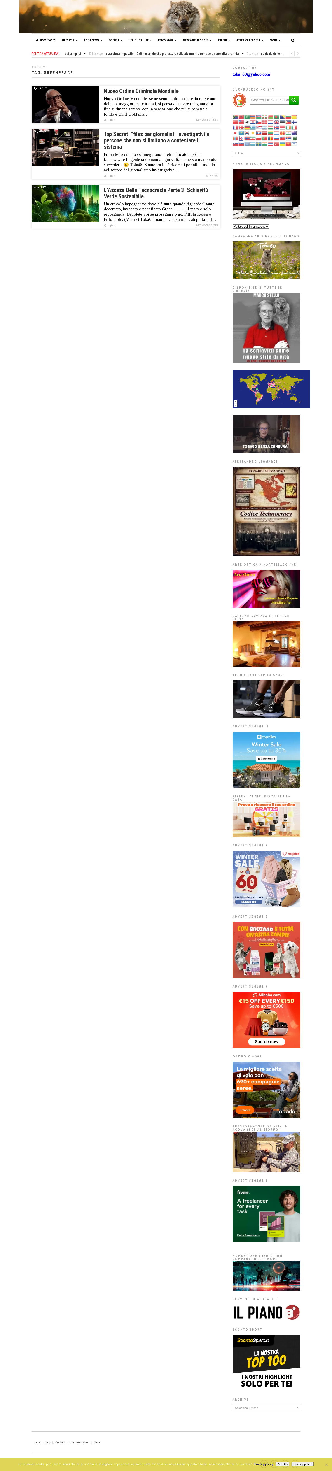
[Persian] (253, 138)
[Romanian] (271, 138)
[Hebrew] (265, 127)
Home (36, 1442)
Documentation (79, 1442)
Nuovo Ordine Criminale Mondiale (141, 91)
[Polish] (259, 138)
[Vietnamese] (288, 143)
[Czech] (259, 122)
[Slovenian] (241, 143)
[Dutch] (271, 122)
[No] (326, 1464)
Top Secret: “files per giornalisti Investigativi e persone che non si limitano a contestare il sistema (156, 140)
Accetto (282, 1464)
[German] (247, 127)
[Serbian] (288, 138)
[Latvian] (265, 132)
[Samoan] (282, 138)
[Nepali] (241, 138)
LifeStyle (68, 40)
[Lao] (259, 132)
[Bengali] (277, 116)
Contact (60, 1442)
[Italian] (294, 127)
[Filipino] (288, 122)
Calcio (222, 40)
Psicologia (165, 40)
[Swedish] (259, 143)
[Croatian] (253, 122)
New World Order (195, 40)
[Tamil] (265, 143)
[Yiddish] (294, 143)
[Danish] (265, 122)
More (273, 40)
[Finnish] (294, 122)
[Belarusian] (271, 116)
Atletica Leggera (248, 40)
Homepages (48, 40)
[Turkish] (277, 143)
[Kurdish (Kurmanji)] (253, 132)
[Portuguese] (265, 138)
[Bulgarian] (288, 116)
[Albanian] (241, 116)
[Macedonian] (282, 132)
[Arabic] (247, 116)
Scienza (114, 40)
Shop (48, 1442)
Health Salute (139, 40)
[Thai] (271, 143)
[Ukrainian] (282, 143)
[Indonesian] (282, 127)
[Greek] (253, 127)
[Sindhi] (294, 138)
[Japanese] (235, 132)
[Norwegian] (247, 138)
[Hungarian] (271, 127)
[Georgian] (241, 127)
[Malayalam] (288, 132)
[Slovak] (235, 143)
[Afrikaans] (235, 116)
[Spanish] (253, 143)
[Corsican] (247, 122)
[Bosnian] (282, 116)
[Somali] (247, 143)
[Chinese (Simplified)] (235, 122)
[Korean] (247, 132)
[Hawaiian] (259, 127)
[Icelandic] (277, 127)
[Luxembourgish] (277, 132)
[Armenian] (253, 116)
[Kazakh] (241, 132)
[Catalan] (294, 116)
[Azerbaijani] (259, 116)
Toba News (91, 40)
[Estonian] (282, 122)
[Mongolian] (235, 138)
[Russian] (277, 138)
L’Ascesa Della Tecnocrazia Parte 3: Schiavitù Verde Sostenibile (156, 193)
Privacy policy (263, 1464)
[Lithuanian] (271, 132)
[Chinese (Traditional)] (241, 122)
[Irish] (288, 127)
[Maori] (294, 132)
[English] (277, 122)
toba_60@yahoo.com (251, 74)
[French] (235, 127)
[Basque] (265, 116)
